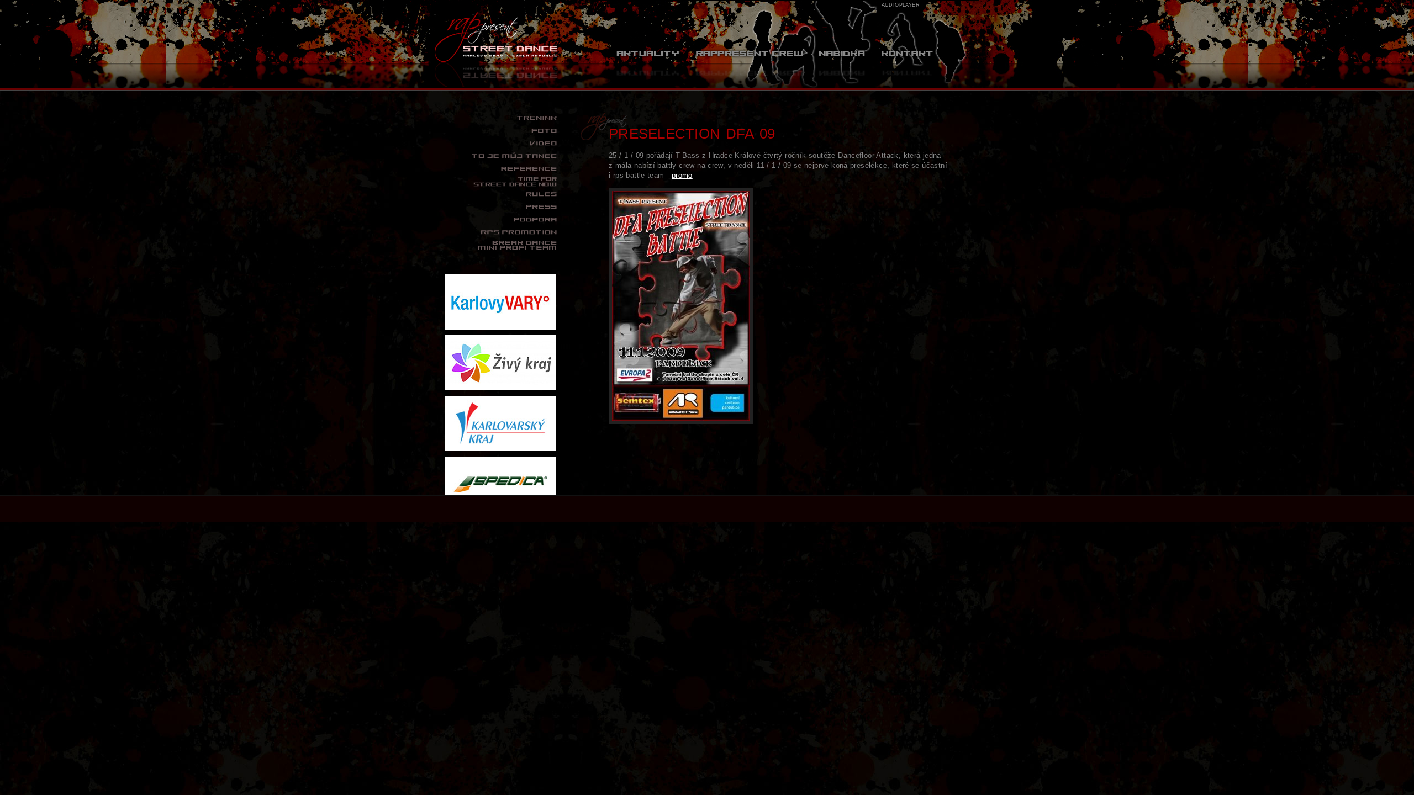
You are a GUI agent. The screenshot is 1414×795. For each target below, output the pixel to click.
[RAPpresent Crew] (749, 66)
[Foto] (501, 130)
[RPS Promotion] (501, 232)
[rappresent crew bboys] (501, 245)
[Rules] (501, 194)
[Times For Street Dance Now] (501, 181)
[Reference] (501, 168)
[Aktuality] (648, 66)
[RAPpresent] (497, 44)
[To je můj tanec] (501, 156)
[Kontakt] (907, 66)
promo (682, 175)
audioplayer (901, 5)
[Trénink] (501, 118)
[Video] (501, 143)
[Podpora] (501, 219)
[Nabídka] (842, 66)
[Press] (501, 207)
